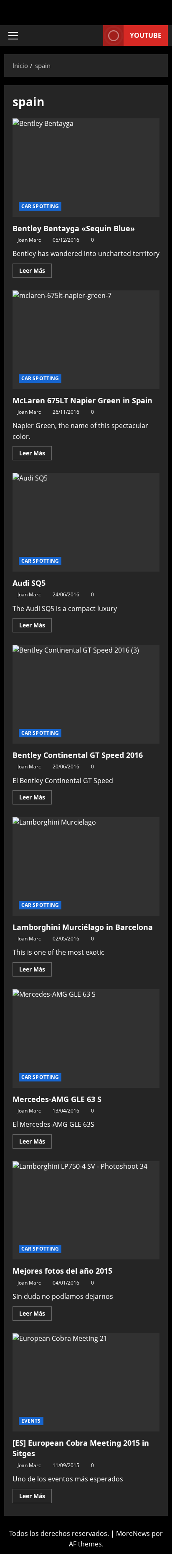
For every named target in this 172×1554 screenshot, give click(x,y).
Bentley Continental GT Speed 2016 (86, 694)
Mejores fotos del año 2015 (86, 1210)
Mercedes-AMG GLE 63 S (86, 1038)
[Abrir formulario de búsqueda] (92, 35)
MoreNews (133, 1533)
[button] (13, 35)
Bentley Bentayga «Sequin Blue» (86, 167)
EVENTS (31, 1420)
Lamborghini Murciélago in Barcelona (86, 866)
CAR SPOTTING (40, 206)
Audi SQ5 (86, 522)
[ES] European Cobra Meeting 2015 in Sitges (86, 1382)
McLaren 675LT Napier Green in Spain (86, 339)
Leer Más (35, 269)
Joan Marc (29, 239)
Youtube (146, 35)
